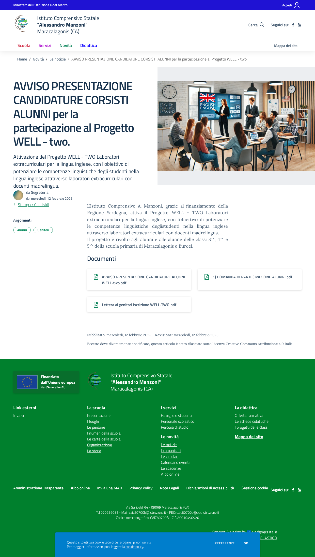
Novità (38, 59)
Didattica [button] (88, 45)
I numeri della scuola (104, 433)
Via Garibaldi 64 (137, 507)
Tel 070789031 (107, 512)
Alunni (22, 229)
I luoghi (93, 421)
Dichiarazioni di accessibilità (210, 488)
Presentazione (98, 415)
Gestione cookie (254, 488)
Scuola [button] (23, 45)
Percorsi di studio (174, 427)
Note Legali (169, 488)
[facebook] (293, 25)
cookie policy (134, 546)
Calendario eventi (175, 462)
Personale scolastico (177, 421)
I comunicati (171, 450)
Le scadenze (171, 468)
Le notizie (57, 59)
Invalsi (18, 415)
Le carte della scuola (104, 439)
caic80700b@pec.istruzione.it (197, 512)
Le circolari (169, 456)
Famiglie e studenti (176, 415)
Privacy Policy (141, 488)
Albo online (170, 474)
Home (22, 59)
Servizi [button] (45, 45)
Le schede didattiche (251, 421)
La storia (94, 451)
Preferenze (225, 543)
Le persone (96, 427)
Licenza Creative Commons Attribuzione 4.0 (248, 344)
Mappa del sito (286, 45)
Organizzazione (99, 445)
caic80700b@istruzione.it (147, 512)
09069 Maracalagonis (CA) (170, 507)
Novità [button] (66, 45)
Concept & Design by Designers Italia (244, 532)
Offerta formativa (249, 415)
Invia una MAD (109, 488)
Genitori (43, 229)
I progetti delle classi (251, 427)
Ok (246, 543)
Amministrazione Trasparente (38, 488)
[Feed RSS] (299, 25)
